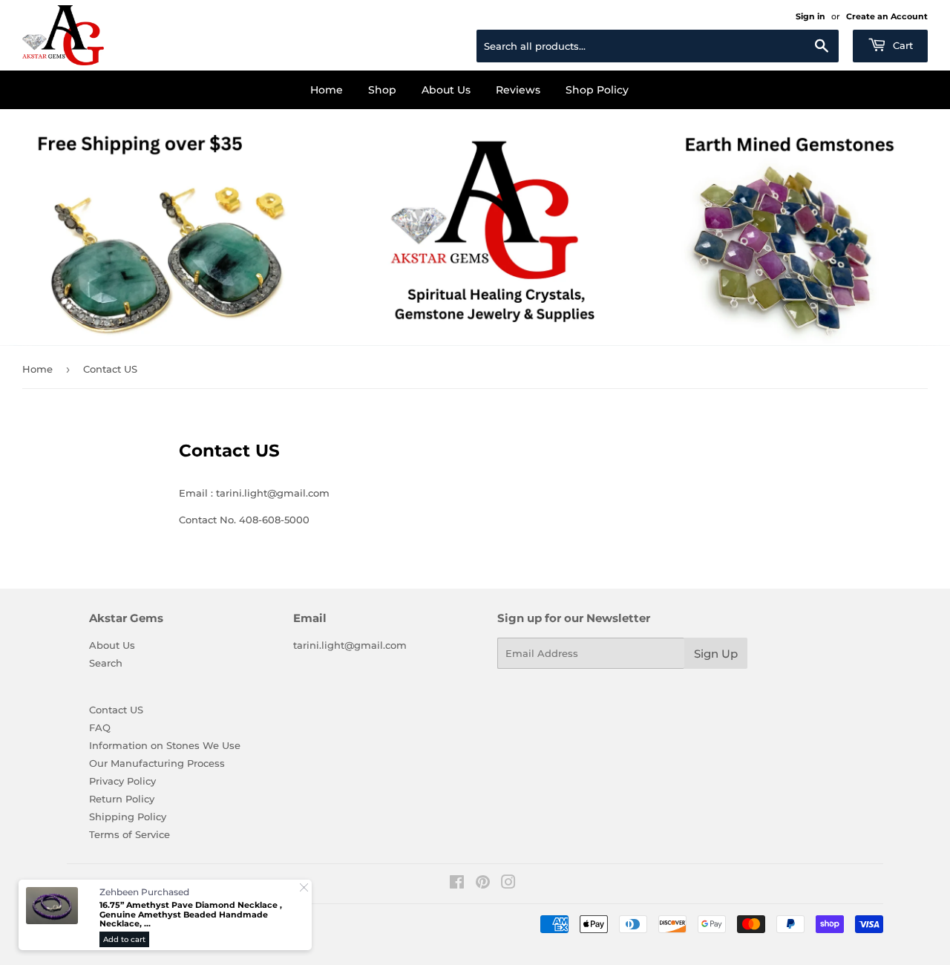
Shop (382, 89)
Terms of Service (129, 834)
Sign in (810, 16)
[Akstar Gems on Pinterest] (483, 884)
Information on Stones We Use (164, 745)
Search (105, 663)
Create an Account (887, 16)
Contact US (116, 710)
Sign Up (716, 654)
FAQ (100, 727)
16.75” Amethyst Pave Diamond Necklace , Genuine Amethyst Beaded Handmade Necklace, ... (190, 914)
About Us (446, 89)
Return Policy (121, 799)
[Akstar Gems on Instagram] (508, 884)
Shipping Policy (127, 816)
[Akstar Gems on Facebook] (457, 884)
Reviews (518, 89)
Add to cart (124, 939)
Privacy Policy (122, 781)
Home (326, 89)
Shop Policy (597, 89)
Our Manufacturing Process (157, 763)
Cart (901, 45)
